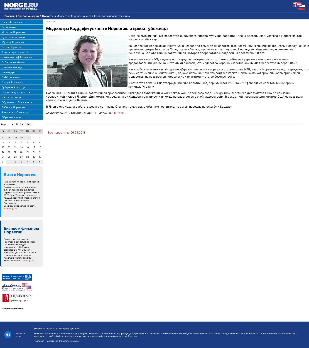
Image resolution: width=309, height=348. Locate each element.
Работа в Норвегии (13, 107)
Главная (9, 16)
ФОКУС (119, 113)
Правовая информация (46, 341)
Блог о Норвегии (28, 16)
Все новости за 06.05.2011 (66, 132)
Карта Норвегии (11, 97)
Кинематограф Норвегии (17, 57)
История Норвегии (13, 32)
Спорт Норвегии (11, 47)
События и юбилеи (13, 62)
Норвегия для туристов (16, 92)
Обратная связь (11, 117)
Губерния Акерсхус (14, 87)
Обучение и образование (17, 102)
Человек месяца (12, 67)
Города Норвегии (12, 82)
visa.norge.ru (10, 208)
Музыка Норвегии (13, 42)
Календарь (8, 72)
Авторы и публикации (15, 112)
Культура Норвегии (13, 37)
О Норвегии (9, 27)
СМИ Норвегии (11, 77)
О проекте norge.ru (68, 341)
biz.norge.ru (28, 260)
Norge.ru (40, 328)
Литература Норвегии (15, 52)
